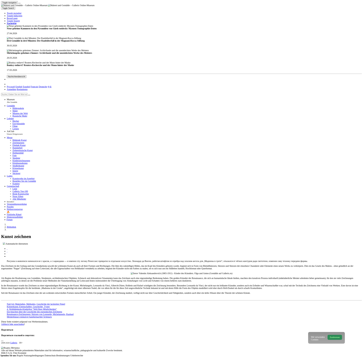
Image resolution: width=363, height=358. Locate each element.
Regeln (20, 355)
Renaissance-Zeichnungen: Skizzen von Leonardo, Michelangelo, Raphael (40, 314)
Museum (12, 100)
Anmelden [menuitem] (11, 89)
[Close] (29, 95)
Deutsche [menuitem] (43, 86)
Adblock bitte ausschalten (12, 324)
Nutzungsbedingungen (34, 355)
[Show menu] (19, 3)
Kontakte (22, 353)
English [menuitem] (18, 86)
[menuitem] (50, 86)
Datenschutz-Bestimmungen (57, 355)
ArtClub (15, 132)
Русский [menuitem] (11, 86)
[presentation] (184, 254)
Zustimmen (335, 337)
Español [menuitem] (26, 86)
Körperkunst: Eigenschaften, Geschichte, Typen (28, 306)
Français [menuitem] (34, 86)
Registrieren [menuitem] (22, 89)
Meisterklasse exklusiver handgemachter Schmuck (29, 317)
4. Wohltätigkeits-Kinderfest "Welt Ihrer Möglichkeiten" (32, 309)
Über (15, 353)
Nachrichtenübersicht (16, 76)
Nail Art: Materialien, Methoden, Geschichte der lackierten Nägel (36, 304)
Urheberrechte (76, 355)
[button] (14, 13)
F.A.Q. (9, 353)
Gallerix (13, 343)
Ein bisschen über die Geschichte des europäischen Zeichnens (34, 312)
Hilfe (3, 353)
